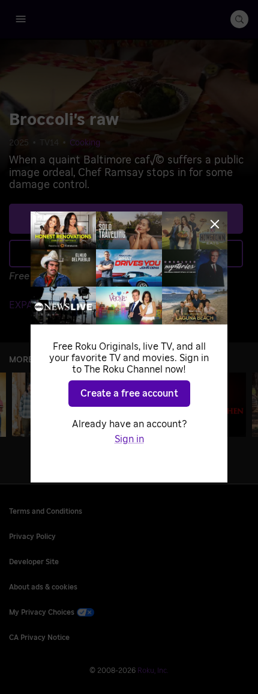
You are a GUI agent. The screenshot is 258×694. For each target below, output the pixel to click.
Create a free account (129, 393)
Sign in (129, 439)
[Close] (214, 224)
